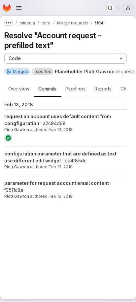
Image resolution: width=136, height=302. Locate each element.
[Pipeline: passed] (8, 138)
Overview (18, 88)
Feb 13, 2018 (61, 129)
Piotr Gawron (16, 129)
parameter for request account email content (56, 183)
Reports (103, 88)
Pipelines (75, 88)
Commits (47, 88)
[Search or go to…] (110, 8)
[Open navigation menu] (19, 8)
